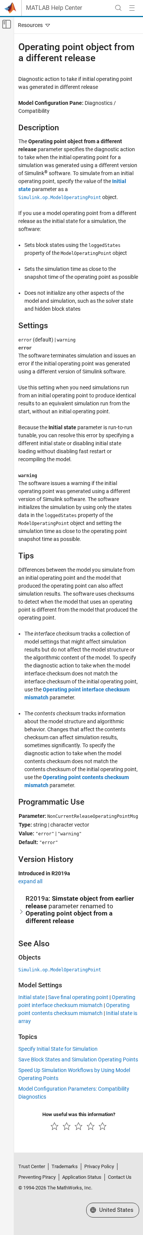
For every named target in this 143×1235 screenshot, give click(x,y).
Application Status (81, 1177)
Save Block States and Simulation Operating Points (78, 1059)
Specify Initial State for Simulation (58, 1049)
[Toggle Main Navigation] (131, 8)
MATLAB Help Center (54, 8)
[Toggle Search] (118, 8)
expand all (30, 881)
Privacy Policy (99, 1166)
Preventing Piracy (37, 1177)
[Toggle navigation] (32, 25)
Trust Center (31, 1166)
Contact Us (120, 1177)
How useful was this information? (78, 1114)
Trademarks (64, 1166)
